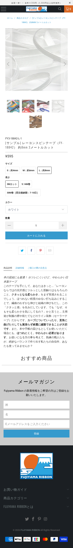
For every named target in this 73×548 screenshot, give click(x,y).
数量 (7, 218)
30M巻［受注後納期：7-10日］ (23, 192)
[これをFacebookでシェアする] (31, 251)
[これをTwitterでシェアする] (22, 251)
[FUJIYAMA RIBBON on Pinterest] (39, 519)
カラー (8, 202)
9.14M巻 (26, 184)
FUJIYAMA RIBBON (30, 530)
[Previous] (8, 64)
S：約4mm (12, 170)
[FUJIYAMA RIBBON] (36, 8)
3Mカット (12, 184)
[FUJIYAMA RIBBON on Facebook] (33, 519)
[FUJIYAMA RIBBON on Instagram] (45, 519)
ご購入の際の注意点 (37, 268)
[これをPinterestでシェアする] (40, 251)
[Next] (64, 64)
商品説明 (8, 268)
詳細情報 (20, 268)
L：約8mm (44, 170)
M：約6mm (28, 170)
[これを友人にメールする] (50, 251)
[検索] (60, 8)
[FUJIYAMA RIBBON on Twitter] (27, 519)
